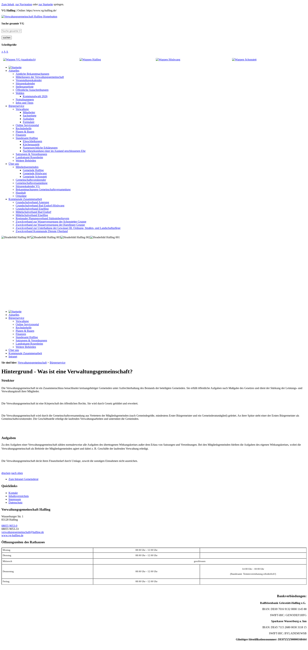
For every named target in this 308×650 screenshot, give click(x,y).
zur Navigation (23, 4)
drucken (6, 473)
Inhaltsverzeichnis (19, 496)
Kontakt (13, 492)
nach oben (17, 473)
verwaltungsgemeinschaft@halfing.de (22, 532)
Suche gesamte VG (12, 23)
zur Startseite (45, 4)
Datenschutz (15, 502)
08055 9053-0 (9, 525)
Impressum (15, 499)
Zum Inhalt (7, 4)
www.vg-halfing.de (12, 535)
